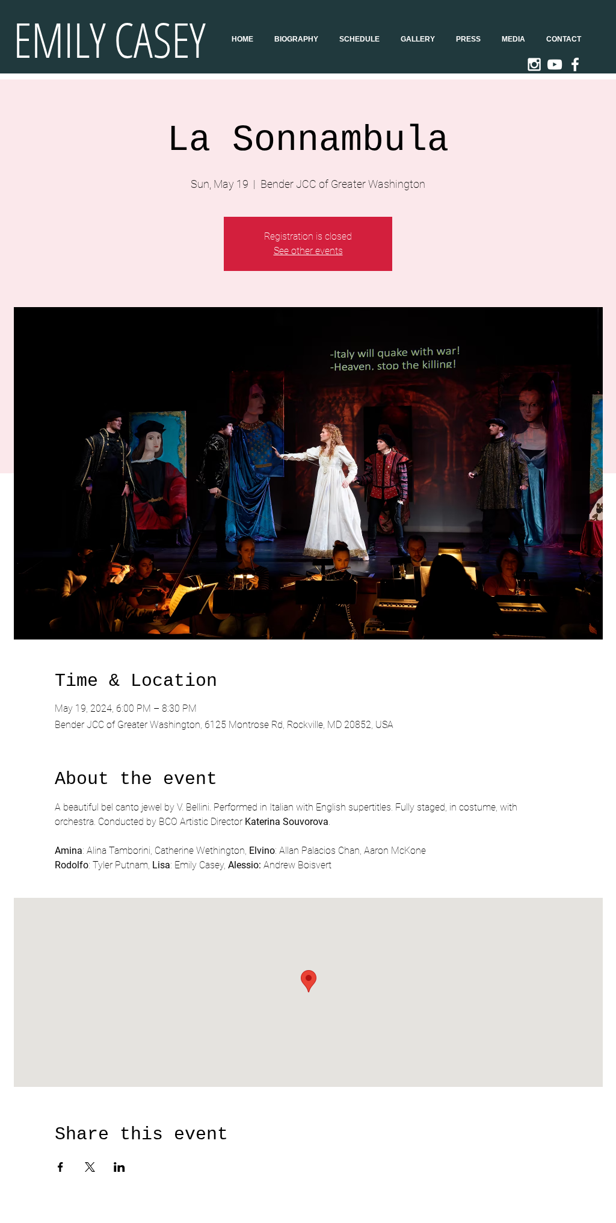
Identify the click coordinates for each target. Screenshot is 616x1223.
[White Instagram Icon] (534, 64)
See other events (308, 251)
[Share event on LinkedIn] (119, 1167)
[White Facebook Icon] (575, 64)
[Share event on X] (90, 1167)
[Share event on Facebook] (60, 1167)
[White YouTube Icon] (555, 64)
